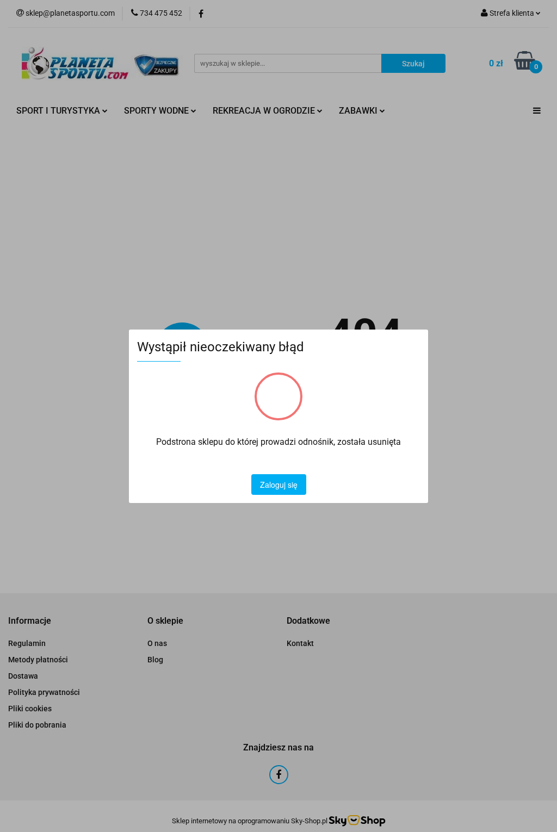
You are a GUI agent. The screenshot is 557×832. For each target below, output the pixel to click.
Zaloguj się (279, 484)
